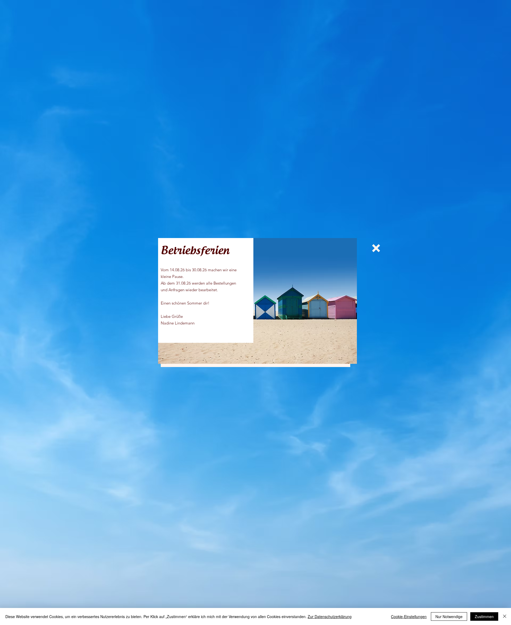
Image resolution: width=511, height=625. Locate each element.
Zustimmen (484, 616)
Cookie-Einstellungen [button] (409, 616)
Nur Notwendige (449, 616)
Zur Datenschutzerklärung (330, 616)
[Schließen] (504, 616)
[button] (376, 248)
